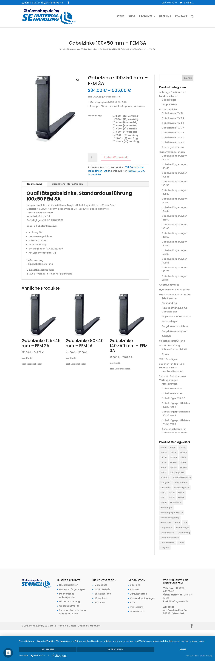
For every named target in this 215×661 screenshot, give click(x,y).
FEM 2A (172, 492)
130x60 (173, 462)
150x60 (173, 467)
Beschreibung (34, 184)
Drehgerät (165, 482)
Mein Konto (168, 3)
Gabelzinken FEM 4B (173, 142)
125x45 (183, 457)
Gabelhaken (176, 502)
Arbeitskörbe (169, 298)
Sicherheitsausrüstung (172, 340)
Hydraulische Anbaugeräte (174, 289)
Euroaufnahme (181, 482)
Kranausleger (169, 321)
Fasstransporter (181, 487)
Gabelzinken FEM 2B (173, 123)
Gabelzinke (94, 174)
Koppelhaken (169, 104)
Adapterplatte (177, 472)
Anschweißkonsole (182, 477)
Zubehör (166, 336)
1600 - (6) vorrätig (126, 128)
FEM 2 (163, 492)
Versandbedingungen (142, 598)
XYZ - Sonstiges (168, 359)
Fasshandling (169, 303)
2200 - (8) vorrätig (126, 138)
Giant (177, 522)
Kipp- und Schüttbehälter (176, 316)
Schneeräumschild (170, 537)
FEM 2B (181, 492)
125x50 (164, 462)
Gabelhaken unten (172, 393)
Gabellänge (95, 115)
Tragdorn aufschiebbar (175, 326)
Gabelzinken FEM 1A (173, 113)
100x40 (182, 447)
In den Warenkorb (116, 157)
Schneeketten (167, 532)
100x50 (131, 170)
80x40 (164, 447)
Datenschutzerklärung (203, 656)
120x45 (164, 457)
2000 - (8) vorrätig (126, 135)
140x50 (183, 462)
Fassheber (166, 487)
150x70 (164, 472)
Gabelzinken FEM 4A (173, 137)
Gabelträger (169, 99)
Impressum (136, 607)
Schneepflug (184, 532)
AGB (132, 602)
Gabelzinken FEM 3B (173, 132)
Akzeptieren (115, 649)
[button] (78, 80)
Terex (181, 542)
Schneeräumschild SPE (174, 349)
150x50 (164, 467)
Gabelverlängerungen (172, 152)
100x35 (173, 447)
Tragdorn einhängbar (174, 331)
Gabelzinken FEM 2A (173, 118)
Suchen (188, 78)
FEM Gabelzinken (89, 49)
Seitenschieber (168, 542)
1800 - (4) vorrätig (126, 131)
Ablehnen (47, 649)
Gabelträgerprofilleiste (172, 512)
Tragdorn (165, 547)
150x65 (183, 467)
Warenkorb (101, 598)
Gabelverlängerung (170, 517)
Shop (131, 16)
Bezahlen (100, 602)
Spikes (165, 354)
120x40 (183, 452)
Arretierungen (170, 383)
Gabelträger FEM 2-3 (174, 398)
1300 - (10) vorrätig (126, 119)
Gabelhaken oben (172, 388)
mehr (183, 649)
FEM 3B (181, 497)
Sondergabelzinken (173, 147)
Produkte (145, 16)
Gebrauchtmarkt (169, 284)
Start (120, 16)
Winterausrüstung (169, 345)
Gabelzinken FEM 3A (110, 49)
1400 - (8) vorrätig (126, 122)
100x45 (164, 452)
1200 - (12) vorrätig (126, 115)
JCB (185, 522)
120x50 (173, 457)
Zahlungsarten (138, 593)
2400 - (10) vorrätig (127, 141)
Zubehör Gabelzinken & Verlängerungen (72, 612)
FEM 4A (164, 502)
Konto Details (102, 589)
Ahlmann (165, 477)
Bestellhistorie (103, 593)
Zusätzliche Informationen (67, 184)
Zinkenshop (73, 49)
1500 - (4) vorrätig (126, 125)
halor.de (95, 625)
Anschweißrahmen (172, 371)
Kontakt (181, 16)
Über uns (165, 16)
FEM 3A (140, 170)
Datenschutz (137, 611)
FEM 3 (163, 497)
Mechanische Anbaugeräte (174, 294)
